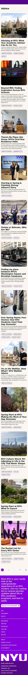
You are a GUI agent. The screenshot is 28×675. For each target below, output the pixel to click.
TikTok (3, 632)
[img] (14, 25)
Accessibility (5, 648)
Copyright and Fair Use (9, 645)
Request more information (9, 605)
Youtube (4, 629)
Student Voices (18, 105)
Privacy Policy (6, 642)
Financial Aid (5, 668)
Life (2, 611)
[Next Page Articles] (26, 570)
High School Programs (9, 670)
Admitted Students (7, 53)
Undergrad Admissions (8, 666)
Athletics (16, 237)
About (3, 639)
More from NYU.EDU (7, 663)
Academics (4, 613)
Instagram (4, 621)
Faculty (4, 56)
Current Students (18, 53)
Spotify (3, 635)
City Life (16, 471)
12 (20, 570)
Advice (3, 616)
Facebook (4, 626)
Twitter (3, 623)
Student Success (7, 673)
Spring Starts (17, 334)
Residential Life (18, 151)
